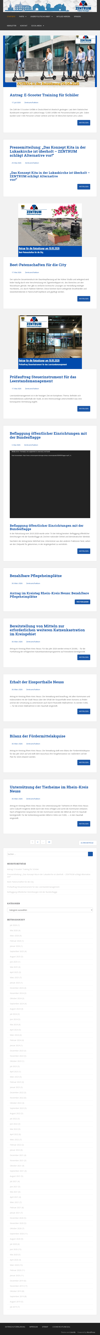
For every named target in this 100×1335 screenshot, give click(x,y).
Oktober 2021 (15, 1165)
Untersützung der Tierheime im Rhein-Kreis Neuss (49, 789)
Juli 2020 (13, 1244)
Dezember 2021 (16, 1155)
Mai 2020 (14, 1254)
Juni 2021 (14, 1186)
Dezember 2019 (16, 1280)
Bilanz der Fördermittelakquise (37, 736)
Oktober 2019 (15, 1291)
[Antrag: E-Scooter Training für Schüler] (50, 61)
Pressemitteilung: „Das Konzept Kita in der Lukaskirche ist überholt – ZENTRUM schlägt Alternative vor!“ (48, 151)
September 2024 (17, 1003)
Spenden (77, 16)
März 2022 (14, 1139)
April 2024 (14, 1030)
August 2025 (15, 956)
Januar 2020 (15, 1275)
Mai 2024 (14, 1024)
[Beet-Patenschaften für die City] (50, 230)
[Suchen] (90, 854)
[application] (50, 484)
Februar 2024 (15, 1040)
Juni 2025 (14, 962)
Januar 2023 (15, 1087)
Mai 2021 (14, 1192)
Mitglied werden (63, 16)
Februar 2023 (15, 1082)
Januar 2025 (15, 982)
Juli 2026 (13, 925)
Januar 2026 (15, 946)
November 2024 (17, 993)
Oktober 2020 (15, 1228)
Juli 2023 (13, 1066)
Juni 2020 (14, 1249)
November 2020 (17, 1223)
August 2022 (15, 1113)
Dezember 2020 (16, 1218)
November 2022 (17, 1097)
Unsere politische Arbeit (40, 16)
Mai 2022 (14, 1129)
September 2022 (17, 1108)
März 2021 (14, 1202)
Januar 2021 (15, 1212)
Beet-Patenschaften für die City (38, 264)
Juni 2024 (14, 1019)
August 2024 (15, 1009)
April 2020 (14, 1260)
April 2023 (14, 1071)
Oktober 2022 (15, 1103)
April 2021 (14, 1197)
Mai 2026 (14, 930)
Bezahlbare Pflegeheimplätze (36, 575)
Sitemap (45, 1327)
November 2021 (17, 1160)
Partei (21, 16)
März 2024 (14, 1035)
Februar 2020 (15, 1270)
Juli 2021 (13, 1181)
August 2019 (15, 1301)
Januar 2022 (15, 1150)
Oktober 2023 (15, 1061)
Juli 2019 (13, 1307)
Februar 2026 (15, 941)
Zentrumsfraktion (31, 102)
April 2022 (14, 1134)
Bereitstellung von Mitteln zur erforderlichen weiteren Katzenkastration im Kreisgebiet (47, 630)
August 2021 (15, 1176)
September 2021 (17, 1171)
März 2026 (14, 935)
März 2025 (14, 977)
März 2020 (14, 1265)
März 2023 (14, 1077)
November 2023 (17, 1056)
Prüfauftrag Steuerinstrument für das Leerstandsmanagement (43, 378)
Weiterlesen (84, 123)
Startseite (11, 16)
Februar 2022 (15, 1145)
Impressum (33, 1327)
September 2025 (17, 951)
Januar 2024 (15, 1045)
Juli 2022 (13, 1118)
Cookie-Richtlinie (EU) (61, 1327)
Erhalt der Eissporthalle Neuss (37, 682)
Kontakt (23, 26)
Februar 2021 (15, 1207)
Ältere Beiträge (87, 843)
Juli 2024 (13, 1014)
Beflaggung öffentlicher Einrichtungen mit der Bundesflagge (48, 435)
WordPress (91, 1332)
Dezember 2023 (16, 1050)
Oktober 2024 (15, 998)
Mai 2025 (14, 967)
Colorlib (73, 1332)
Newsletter (11, 26)
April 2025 (14, 972)
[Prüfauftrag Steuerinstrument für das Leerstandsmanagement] (50, 342)
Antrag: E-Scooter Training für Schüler (44, 95)
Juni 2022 (14, 1124)
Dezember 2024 (16, 988)
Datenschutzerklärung (15, 1327)
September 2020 (17, 1233)
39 (49, 842)
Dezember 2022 (16, 1092)
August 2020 (15, 1239)
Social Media (36, 26)
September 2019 (17, 1296)
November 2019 (17, 1286)
